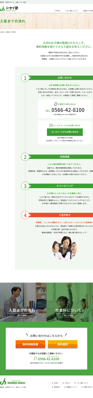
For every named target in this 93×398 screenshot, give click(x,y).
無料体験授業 (30, 344)
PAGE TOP (88, 382)
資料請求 (62, 344)
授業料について (72, 387)
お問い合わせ (88, 387)
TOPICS (67, 383)
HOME (2, 32)
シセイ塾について (82, 383)
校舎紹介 (57, 387)
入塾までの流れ (11, 32)
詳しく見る (22, 315)
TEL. (65, 111)
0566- (48, 358)
